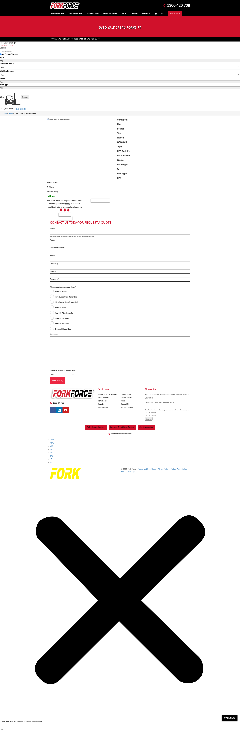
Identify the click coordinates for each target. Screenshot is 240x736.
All (3, 54)
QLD (52, 439)
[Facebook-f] (53, 410)
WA (51, 452)
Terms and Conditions (147, 469)
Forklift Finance (62, 323)
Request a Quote (100, 200)
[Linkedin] (59, 410)
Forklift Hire (93, 14)
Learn (135, 14)
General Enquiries (63, 329)
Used (15, 54)
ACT (52, 462)
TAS (51, 456)
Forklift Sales (60, 291)
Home (53, 39)
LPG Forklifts (65, 39)
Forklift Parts (60, 307)
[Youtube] (65, 410)
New (9, 54)
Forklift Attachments (64, 312)
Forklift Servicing (62, 318)
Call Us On (64, 216)
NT (51, 459)
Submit (149, 419)
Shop (11, 113)
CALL (11, 734)
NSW (52, 443)
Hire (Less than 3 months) (66, 296)
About (125, 14)
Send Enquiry (57, 380)
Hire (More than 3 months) (66, 302)
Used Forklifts (75, 14)
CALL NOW (229, 717)
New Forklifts (57, 14)
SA (51, 449)
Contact (146, 14)
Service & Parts (110, 14)
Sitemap (131, 471)
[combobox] (120, 67)
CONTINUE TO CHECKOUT (15, 726)
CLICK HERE (21, 109)
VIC (51, 446)
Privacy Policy (163, 469)
